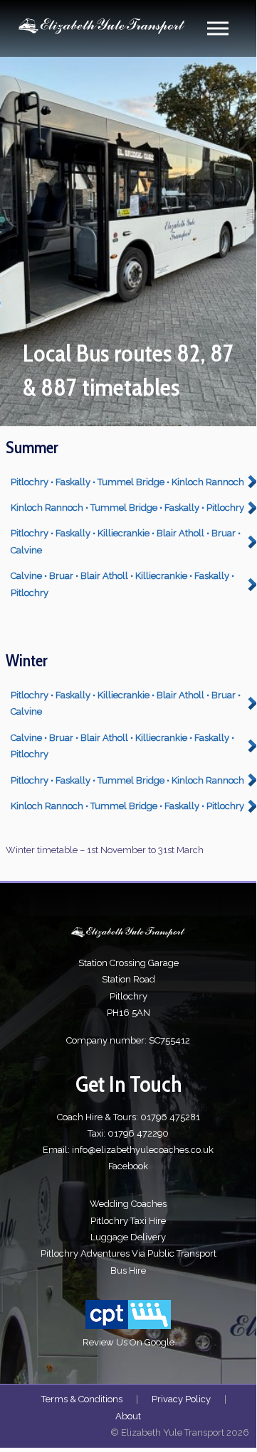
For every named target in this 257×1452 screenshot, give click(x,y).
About (128, 1416)
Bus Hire (128, 1270)
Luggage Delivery (128, 1237)
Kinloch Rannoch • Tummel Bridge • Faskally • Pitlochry (127, 507)
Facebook (128, 1166)
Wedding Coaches (128, 1203)
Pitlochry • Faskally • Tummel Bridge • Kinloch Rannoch (127, 482)
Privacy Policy (181, 1399)
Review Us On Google (128, 1342)
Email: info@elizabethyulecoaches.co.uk (128, 1149)
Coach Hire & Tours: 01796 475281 (128, 1117)
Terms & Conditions (81, 1399)
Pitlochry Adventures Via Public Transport (128, 1253)
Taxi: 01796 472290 (128, 1133)
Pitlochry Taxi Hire (128, 1220)
